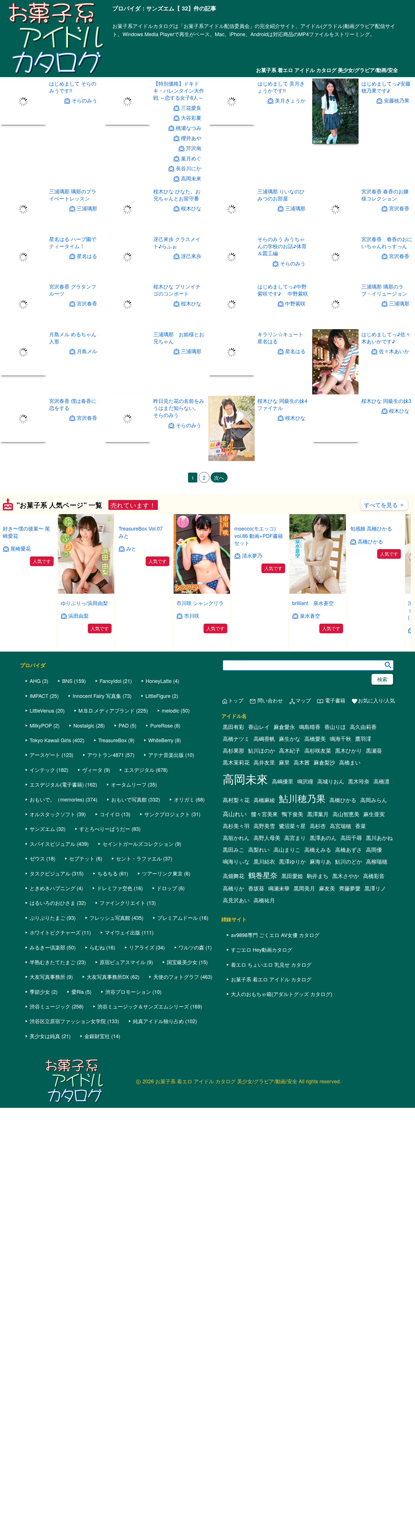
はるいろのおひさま (52, 902)
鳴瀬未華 (279, 888)
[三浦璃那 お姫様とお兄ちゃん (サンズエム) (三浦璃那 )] (127, 392)
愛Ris (77, 991)
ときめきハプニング (52, 888)
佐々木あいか (394, 351)
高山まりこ (287, 849)
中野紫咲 (295, 303)
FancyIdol (110, 681)
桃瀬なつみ (188, 127)
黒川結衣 (264, 861)
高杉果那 (233, 750)
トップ (232, 700)
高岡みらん (373, 799)
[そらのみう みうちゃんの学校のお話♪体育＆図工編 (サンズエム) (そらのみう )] (231, 278)
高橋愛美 (315, 738)
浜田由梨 (78, 615)
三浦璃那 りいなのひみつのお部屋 (280, 194)
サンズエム (42, 828)
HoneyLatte (159, 681)
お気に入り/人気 (373, 700)
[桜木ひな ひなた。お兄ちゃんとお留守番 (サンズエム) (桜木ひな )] (127, 231)
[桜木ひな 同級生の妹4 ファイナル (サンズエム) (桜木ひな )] (231, 459)
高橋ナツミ (236, 738)
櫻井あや (191, 137)
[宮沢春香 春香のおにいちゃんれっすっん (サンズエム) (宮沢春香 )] (335, 278)
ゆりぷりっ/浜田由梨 (84, 602)
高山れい (235, 813)
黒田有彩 (233, 726)
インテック (42, 769)
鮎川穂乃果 (302, 798)
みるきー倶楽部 (47, 947)
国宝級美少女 (182, 962)
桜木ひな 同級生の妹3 (386, 400)
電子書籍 (331, 700)
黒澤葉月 (318, 814)
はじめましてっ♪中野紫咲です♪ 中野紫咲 (282, 290)
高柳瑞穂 (376, 861)
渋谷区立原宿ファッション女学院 (68, 1021)
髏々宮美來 (264, 814)
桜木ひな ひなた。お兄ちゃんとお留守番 (176, 194)
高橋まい (350, 762)
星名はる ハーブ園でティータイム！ (72, 242)
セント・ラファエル (139, 858)
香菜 (360, 825)
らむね (97, 947)
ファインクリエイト (122, 902)
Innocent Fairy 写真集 (97, 695)
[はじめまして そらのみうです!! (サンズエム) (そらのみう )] (23, 123)
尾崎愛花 (20, 548)
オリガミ (184, 799)
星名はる (87, 255)
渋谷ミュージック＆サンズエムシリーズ (143, 1006)
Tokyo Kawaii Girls (50, 740)
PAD (124, 725)
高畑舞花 (233, 875)
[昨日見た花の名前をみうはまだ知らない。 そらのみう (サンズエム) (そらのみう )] (127, 440)
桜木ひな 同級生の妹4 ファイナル (282, 404)
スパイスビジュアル (52, 843)
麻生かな (289, 738)
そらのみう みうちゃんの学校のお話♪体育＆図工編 (281, 246)
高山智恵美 (346, 814)
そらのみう (84, 100)
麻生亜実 (374, 814)
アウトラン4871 (105, 754)
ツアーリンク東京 (162, 873)
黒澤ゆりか (292, 861)
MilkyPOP (41, 725)
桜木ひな (191, 208)
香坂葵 (256, 888)
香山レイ (259, 726)
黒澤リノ (375, 888)
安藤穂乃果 (396, 100)
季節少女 (40, 991)
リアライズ (141, 947)
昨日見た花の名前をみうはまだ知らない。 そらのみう (178, 407)
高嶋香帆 (264, 738)
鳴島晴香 (309, 726)
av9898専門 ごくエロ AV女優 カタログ (275, 935)
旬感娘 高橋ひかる (371, 528)
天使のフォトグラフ (176, 976)
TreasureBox (112, 740)
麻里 (284, 762)
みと (131, 548)
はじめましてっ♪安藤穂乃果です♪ (385, 87)
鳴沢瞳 (305, 781)
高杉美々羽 (236, 825)
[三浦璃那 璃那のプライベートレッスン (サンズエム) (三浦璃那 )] (23, 231)
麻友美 (327, 888)
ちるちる (107, 873)
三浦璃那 (87, 208)
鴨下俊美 (292, 814)
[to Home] (56, 74)
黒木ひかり (348, 750)
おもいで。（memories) (57, 799)
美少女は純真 (45, 1036)
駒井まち (317, 875)
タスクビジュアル (50, 873)
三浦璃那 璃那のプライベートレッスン (72, 194)
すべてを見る (384, 505)
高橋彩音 (374, 875)
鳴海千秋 (340, 738)
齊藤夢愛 (350, 888)
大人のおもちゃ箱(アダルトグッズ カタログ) (281, 994)
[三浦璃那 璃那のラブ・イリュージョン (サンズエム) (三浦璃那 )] (335, 326)
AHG (35, 681)
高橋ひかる (370, 541)
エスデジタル (139, 769)
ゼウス (37, 858)
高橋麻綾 (264, 799)
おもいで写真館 (129, 799)
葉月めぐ (191, 158)
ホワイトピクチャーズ (55, 932)
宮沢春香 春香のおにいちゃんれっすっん (386, 242)
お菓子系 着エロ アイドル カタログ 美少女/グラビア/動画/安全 (327, 70)
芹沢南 (193, 148)
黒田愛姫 (292, 875)
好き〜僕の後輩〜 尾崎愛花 (26, 532)
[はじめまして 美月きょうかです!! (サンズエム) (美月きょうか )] (231, 123)
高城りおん (330, 781)
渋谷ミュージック (50, 1006)
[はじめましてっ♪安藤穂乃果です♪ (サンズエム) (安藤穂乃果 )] (335, 142)
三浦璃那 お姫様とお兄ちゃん (178, 337)
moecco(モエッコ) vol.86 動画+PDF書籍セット (258, 535)
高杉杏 (318, 825)
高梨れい (259, 849)
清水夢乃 (252, 555)
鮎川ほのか (261, 750)
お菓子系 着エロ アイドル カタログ (271, 979)
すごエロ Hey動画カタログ (261, 949)
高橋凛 (382, 781)
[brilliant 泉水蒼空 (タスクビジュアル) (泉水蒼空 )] (317, 592)
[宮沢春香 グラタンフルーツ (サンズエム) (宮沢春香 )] (23, 326)
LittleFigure (158, 695)
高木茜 (302, 762)
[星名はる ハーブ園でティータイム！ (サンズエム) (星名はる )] (23, 278)
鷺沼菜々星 (292, 825)
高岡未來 (191, 178)
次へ (219, 477)
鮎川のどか (348, 861)
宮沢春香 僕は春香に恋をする (72, 404)
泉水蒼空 (310, 615)
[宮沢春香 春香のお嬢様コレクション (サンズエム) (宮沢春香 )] (335, 231)
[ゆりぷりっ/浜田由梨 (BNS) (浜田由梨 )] (86, 592)
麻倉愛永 (284, 726)
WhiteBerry (160, 740)
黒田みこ (233, 849)
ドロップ (167, 888)
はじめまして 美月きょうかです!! (280, 87)
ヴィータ (92, 769)
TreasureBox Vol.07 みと (143, 532)
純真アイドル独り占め (158, 1021)
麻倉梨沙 (324, 762)
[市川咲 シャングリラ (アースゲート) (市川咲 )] (202, 592)
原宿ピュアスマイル (122, 962)
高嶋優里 (282, 781)
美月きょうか (290, 100)
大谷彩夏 (191, 117)
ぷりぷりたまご (47, 917)
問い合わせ (266, 700)
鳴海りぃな (236, 861)
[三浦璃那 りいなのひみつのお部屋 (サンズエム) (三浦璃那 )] (231, 231)
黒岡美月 (304, 888)
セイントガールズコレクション (138, 843)
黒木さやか (345, 875)
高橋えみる (317, 849)
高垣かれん (236, 837)
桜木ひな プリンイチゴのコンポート (176, 290)
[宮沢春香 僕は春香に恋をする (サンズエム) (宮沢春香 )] (23, 440)
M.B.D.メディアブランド (106, 710)
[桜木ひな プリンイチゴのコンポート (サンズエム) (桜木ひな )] (127, 326)
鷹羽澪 (363, 738)
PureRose (161, 725)
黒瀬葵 (374, 750)
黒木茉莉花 (236, 762)
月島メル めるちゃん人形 (72, 337)
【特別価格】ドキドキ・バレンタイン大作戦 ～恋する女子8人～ (178, 90)
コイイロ (110, 814)
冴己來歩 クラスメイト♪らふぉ (176, 242)
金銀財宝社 (97, 1036)
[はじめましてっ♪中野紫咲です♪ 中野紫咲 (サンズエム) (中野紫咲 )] (231, 326)
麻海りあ (320, 861)
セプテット (82, 858)
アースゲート (45, 754)
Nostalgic (83, 725)
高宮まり (295, 837)
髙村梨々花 (236, 799)
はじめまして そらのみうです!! (72, 87)
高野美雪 (264, 825)
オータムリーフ (129, 784)
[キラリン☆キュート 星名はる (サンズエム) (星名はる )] (231, 373)
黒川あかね (379, 837)
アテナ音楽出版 (166, 754)
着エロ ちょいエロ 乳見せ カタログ (271, 964)
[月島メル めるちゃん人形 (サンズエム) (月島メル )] (23, 392)
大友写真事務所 (47, 976)
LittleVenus (42, 710)
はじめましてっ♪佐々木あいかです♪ (385, 337)
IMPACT (39, 695)
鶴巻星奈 (263, 875)
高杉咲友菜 (317, 750)
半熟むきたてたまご (52, 962)
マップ (300, 700)
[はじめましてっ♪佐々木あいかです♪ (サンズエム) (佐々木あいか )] (335, 392)
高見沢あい (236, 900)
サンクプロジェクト (167, 814)
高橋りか (233, 888)
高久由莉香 (363, 726)
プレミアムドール (177, 917)
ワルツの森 (191, 947)
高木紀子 (289, 750)
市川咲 (191, 615)
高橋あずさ (348, 849)
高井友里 (264, 762)
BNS (67, 681)
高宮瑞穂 (340, 825)
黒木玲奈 (359, 781)
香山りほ (335, 726)
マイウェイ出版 (122, 932)
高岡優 (374, 849)
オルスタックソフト (52, 814)
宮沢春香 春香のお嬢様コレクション (385, 194)
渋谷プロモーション (128, 991)
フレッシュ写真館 (109, 917)
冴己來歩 (191, 255)
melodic (170, 710)
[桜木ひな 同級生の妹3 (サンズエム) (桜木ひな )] (335, 440)
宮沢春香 (399, 208)
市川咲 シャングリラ (200, 602)
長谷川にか (188, 168)
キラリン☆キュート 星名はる (282, 337)
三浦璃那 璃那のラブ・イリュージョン (384, 290)
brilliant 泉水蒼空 (313, 602)
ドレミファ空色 (114, 888)
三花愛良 (191, 107)
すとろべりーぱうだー (104, 828)
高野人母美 (267, 837)
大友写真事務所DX (108, 976)
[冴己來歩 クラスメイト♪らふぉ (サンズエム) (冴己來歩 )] (127, 278)
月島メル (87, 351)
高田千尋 (351, 837)
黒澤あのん (323, 837)
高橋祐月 (264, 900)
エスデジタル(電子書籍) (57, 784)
